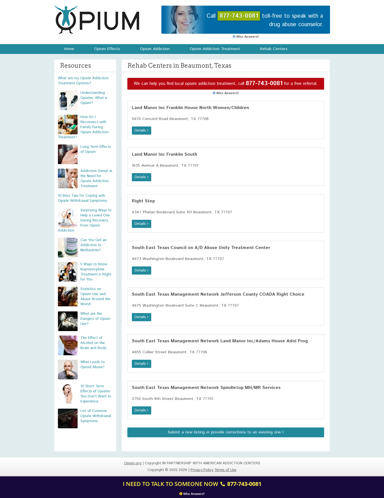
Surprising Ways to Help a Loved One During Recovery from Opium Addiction (85, 220)
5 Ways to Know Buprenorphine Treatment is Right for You (95, 272)
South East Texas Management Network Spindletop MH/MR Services (206, 387)
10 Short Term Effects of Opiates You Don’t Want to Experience (95, 394)
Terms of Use (225, 470)
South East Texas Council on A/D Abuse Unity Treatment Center (201, 248)
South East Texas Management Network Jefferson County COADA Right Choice (218, 294)
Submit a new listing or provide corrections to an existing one (225, 432)
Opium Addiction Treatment (215, 49)
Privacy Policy (202, 470)
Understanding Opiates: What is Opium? (93, 98)
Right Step (143, 201)
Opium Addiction (155, 49)
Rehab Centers (274, 49)
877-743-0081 (264, 84)
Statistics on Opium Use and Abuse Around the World (95, 296)
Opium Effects (107, 49)
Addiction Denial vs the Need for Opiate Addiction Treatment (96, 178)
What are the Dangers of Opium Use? (95, 319)
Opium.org (96, 20)
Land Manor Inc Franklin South (164, 154)
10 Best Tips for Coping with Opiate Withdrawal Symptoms (82, 198)
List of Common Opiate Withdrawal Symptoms (95, 416)
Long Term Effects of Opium (95, 149)
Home (69, 49)
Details (141, 130)
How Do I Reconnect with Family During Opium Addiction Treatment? (83, 127)
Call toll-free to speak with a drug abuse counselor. (265, 20)
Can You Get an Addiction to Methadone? (93, 245)
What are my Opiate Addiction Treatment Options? (83, 81)
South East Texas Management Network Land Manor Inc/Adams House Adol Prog (220, 341)
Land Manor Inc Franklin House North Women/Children (190, 108)
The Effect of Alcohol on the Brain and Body (93, 343)
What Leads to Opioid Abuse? (92, 364)
